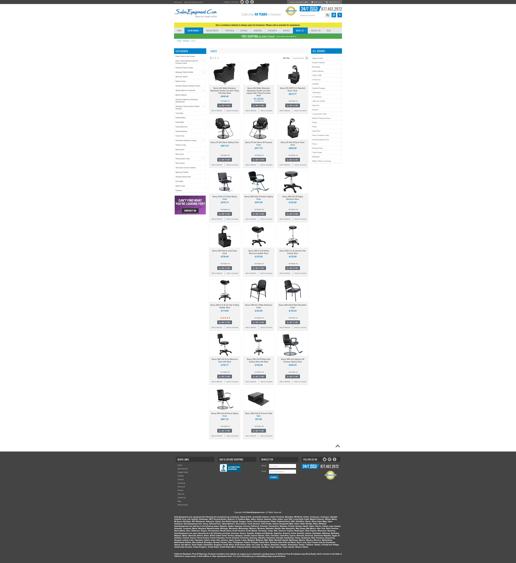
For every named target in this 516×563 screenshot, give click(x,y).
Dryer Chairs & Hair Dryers (185, 56)
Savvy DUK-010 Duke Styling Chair (224, 197)
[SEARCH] (327, 15)
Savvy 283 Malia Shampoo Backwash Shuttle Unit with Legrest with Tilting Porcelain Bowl (258, 92)
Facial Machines (181, 126)
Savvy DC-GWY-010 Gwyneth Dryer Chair (292, 89)
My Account (178, 2)
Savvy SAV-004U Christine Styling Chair (258, 197)
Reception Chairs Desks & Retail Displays (187, 107)
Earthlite (315, 84)
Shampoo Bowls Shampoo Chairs (187, 86)
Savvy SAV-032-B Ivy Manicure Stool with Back (225, 360)
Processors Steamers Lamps (185, 140)
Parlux (314, 122)
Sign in (186, 2)
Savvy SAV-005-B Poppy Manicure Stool (292, 197)
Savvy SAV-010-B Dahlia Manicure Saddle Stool (258, 251)
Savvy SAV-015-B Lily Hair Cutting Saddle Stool (224, 306)
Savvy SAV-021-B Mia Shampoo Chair (258, 306)
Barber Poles (180, 186)
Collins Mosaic (318, 71)
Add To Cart (225, 105)
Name (264, 465)
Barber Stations (181, 95)
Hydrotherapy (180, 117)
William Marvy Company (321, 161)
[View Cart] (339, 15)
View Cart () (334, 2)
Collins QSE (317, 75)
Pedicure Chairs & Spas (184, 67)
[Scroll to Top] (338, 447)
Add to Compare (232, 110)
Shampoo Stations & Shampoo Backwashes (186, 100)
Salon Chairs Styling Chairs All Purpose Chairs (186, 62)
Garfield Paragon (318, 88)
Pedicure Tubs (180, 145)
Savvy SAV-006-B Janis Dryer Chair (224, 251)
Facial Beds (179, 122)
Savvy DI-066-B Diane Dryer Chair (293, 143)
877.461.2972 (331, 9)
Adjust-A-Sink (317, 58)
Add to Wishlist (216, 110)
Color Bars (179, 113)
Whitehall (315, 156)
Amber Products (318, 62)
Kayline (315, 109)
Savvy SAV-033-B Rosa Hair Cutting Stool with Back (258, 360)
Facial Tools (179, 136)
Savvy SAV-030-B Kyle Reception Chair (293, 306)
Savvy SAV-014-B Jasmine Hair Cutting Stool (292, 251)
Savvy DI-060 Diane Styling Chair (225, 142)
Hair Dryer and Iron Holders (185, 167)
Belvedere (316, 66)
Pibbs (314, 126)
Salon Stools (180, 163)
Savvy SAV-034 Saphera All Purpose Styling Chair (292, 360)
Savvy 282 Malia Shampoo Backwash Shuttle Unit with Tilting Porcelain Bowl (224, 90)
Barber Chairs (180, 81)
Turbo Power (317, 152)
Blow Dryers (179, 149)
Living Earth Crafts (319, 114)
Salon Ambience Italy (320, 135)
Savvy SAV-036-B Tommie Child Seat (258, 414)
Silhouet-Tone (317, 148)
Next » (218, 58)
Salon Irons (179, 154)
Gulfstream (316, 92)
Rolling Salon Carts (182, 158)
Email (264, 471)
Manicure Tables (181, 76)
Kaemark (315, 105)
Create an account (197, 2)
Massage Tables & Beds (184, 72)
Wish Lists (318, 2)
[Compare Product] (334, 15)
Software (178, 190)
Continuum (316, 79)
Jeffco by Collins (318, 101)
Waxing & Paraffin (182, 172)
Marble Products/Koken (321, 118)
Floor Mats (179, 181)
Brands (186, 41)
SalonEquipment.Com (320, 139)
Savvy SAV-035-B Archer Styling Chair (224, 414)
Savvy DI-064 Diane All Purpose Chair (258, 143)
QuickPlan (316, 131)
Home (179, 41)
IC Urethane (317, 96)
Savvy (314, 143)
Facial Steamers (181, 131)
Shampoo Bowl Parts (183, 177)
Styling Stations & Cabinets (185, 90)
